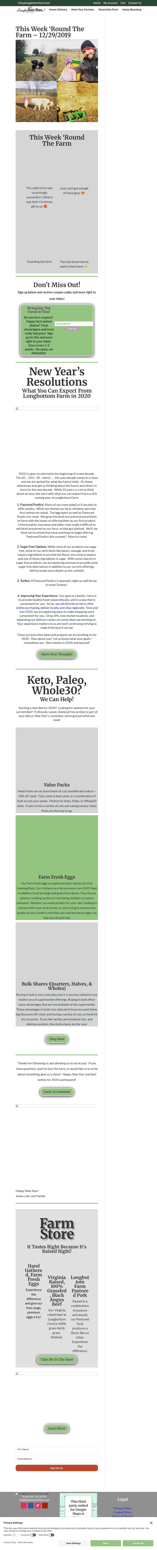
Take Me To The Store (57, 1360)
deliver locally (49, 607)
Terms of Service (123, 1516)
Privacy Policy (122, 1508)
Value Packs (57, 785)
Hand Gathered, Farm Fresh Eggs (33, 1275)
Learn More (56, 1428)
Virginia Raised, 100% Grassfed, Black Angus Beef (57, 1291)
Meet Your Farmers (82, 9)
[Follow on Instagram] (24, 1505)
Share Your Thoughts (57, 654)
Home (97, 3)
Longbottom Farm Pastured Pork (80, 1286)
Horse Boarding (131, 9)
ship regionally (74, 607)
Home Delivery (58, 9)
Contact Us (134, 3)
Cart (123, 3)
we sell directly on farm (71, 603)
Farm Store (35, 9)
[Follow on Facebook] (31, 1505)
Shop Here (56, 1039)
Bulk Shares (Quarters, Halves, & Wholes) (57, 986)
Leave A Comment (57, 1092)
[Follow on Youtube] (45, 1505)
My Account (110, 3)
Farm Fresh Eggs (56, 877)
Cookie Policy (123, 1512)
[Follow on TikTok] (38, 1505)
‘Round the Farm (108, 9)
